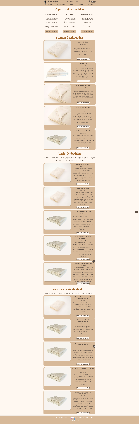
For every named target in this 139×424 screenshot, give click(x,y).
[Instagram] (71, 419)
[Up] (136, 212)
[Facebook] (74, 419)
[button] (90, 1)
